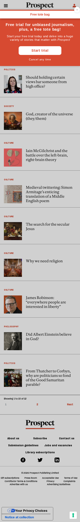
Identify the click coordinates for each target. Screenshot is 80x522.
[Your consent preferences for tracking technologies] (73, 515)
